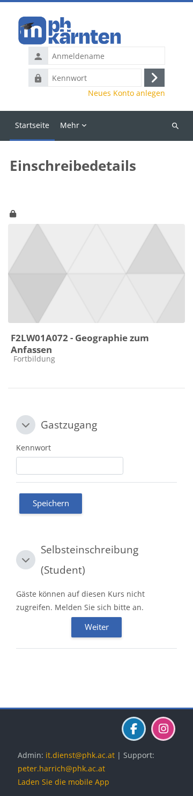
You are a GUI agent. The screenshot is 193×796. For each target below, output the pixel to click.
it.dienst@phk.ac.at (80, 755)
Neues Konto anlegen (126, 93)
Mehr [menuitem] (69, 125)
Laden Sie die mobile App (63, 782)
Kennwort (33, 447)
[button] (25, 424)
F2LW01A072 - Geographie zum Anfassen (80, 344)
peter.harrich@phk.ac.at (61, 768)
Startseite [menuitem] (32, 125)
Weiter (97, 626)
